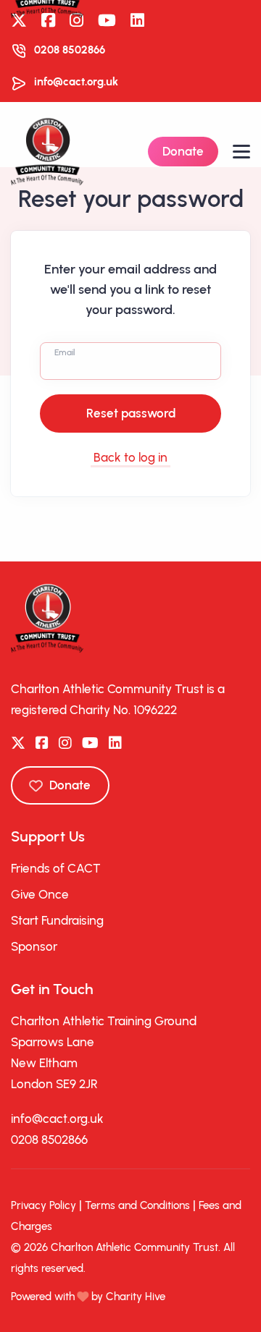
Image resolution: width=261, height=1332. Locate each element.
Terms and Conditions (137, 1205)
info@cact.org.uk (76, 81)
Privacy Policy (43, 1205)
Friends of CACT (56, 868)
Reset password (130, 413)
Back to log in (130, 457)
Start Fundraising (57, 920)
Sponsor (34, 946)
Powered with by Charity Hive (88, 1296)
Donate (183, 151)
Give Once (40, 894)
